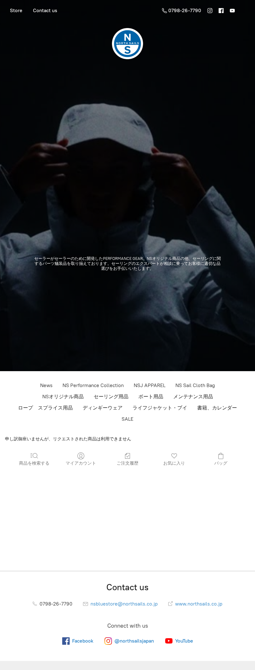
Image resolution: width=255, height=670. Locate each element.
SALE (127, 419)
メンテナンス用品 (193, 397)
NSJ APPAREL (149, 385)
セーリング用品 (111, 397)
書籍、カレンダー (217, 408)
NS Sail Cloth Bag (195, 385)
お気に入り (174, 463)
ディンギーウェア (103, 408)
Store (16, 10)
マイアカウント (81, 463)
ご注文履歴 (127, 463)
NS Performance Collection (93, 385)
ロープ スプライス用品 (45, 408)
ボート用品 (150, 397)
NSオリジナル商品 (63, 397)
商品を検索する (34, 463)
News (46, 385)
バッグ (220, 463)
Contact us (45, 10)
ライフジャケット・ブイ (159, 408)
